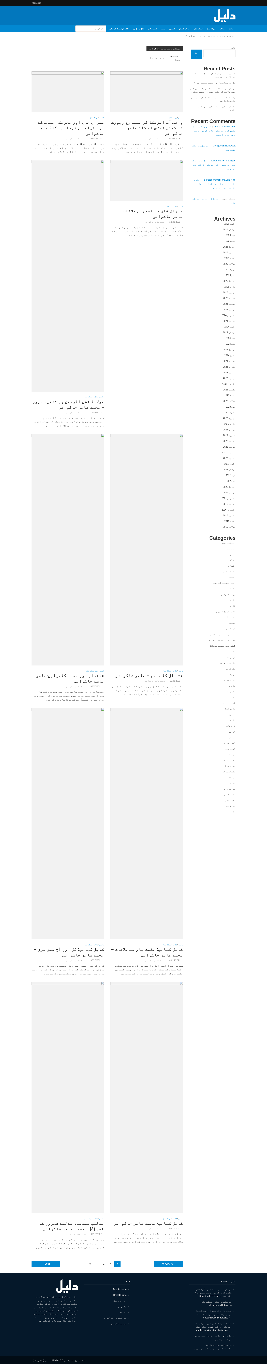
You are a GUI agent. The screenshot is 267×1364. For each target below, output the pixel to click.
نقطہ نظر (198, 28)
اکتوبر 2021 (228, 498)
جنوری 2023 (229, 435)
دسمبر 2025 (229, 252)
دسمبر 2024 (229, 303)
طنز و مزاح (138, 28)
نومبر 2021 (229, 492)
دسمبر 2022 (229, 441)
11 (90, 1264)
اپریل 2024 (229, 349)
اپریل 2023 (229, 418)
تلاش (233, 47)
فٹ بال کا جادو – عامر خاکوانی (149, 675)
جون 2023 (230, 406)
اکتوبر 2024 (228, 315)
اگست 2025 (229, 258)
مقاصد (123, 1312)
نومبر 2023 (229, 378)
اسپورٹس (152, 28)
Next (47, 1264)
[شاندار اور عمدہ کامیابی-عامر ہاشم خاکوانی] (68, 549)
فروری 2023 (229, 429)
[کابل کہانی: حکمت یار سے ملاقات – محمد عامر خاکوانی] (146, 823)
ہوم (233, 36)
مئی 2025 (230, 275)
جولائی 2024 (229, 332)
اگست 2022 (229, 464)
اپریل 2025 (229, 281)
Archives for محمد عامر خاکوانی (212, 36)
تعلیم (172, 28)
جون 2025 (230, 269)
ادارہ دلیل (120, 1300)
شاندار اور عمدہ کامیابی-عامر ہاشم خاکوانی (70, 678)
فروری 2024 (229, 361)
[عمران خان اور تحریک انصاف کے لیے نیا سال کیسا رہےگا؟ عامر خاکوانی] (68, 91)
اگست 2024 (229, 326)
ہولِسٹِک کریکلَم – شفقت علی (216, 1301)
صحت (163, 28)
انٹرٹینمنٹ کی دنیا (118, 28)
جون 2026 (230, 235)
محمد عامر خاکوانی (155, 138)
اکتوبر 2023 (228, 384)
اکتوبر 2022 (228, 452)
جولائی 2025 (229, 264)
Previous (167, 1264)
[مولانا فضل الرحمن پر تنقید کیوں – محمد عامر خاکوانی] (68, 275)
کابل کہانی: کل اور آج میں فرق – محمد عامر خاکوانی (69, 952)
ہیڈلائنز (211, 28)
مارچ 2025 (229, 286)
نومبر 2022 (229, 446)
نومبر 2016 (229, 504)
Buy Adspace (120, 1289)
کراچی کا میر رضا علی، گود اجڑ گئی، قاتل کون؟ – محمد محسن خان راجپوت (213, 130)
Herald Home (120, 1295)
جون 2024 (230, 338)
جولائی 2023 (229, 401)
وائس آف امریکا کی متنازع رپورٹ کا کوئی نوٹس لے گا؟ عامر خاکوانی (147, 128)
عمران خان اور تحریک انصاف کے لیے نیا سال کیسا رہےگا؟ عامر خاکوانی (71, 128)
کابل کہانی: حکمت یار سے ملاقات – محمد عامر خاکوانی (147, 952)
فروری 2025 (229, 292)
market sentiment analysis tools (219, 179)
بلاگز (231, 28)
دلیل (180, 206)
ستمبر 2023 (229, 389)
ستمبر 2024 (229, 321)
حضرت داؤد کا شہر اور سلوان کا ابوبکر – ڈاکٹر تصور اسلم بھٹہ (213, 164)
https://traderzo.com (225, 126)
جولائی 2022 (229, 469)
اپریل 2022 (229, 487)
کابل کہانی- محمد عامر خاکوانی (148, 1223)
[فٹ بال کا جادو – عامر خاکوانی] (146, 549)
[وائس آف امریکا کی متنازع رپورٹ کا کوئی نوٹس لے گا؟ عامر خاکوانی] (146, 91)
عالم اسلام (184, 28)
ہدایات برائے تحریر (115, 1317)
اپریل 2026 (229, 246)
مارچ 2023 (229, 424)
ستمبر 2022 (229, 458)
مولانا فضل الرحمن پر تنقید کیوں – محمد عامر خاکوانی (68, 404)
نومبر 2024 (229, 309)
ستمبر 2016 (229, 515)
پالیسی (122, 1306)
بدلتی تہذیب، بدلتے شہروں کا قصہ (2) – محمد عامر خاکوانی (71, 1226)
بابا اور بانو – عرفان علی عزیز (213, 1336)
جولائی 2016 (229, 527)
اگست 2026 (229, 223)
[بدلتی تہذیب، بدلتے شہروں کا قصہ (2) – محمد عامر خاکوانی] (68, 1097)
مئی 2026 (230, 241)
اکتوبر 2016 (228, 509)
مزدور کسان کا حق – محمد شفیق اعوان (214, 82)
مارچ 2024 (229, 355)
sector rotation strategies (223, 160)
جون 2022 (230, 475)
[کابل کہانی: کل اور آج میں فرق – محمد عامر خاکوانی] (68, 823)
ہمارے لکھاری (119, 1323)
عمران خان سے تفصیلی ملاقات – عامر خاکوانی (151, 213)
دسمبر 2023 (229, 372)
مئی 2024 (230, 343)
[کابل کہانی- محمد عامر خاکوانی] (146, 1097)
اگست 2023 (229, 395)
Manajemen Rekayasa (224, 145)
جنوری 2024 (229, 366)
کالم (222, 28)
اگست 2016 (229, 521)
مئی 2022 (230, 481)
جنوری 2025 (229, 298)
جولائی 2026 (229, 229)
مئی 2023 (230, 412)
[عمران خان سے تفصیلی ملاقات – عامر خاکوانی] (146, 180)
